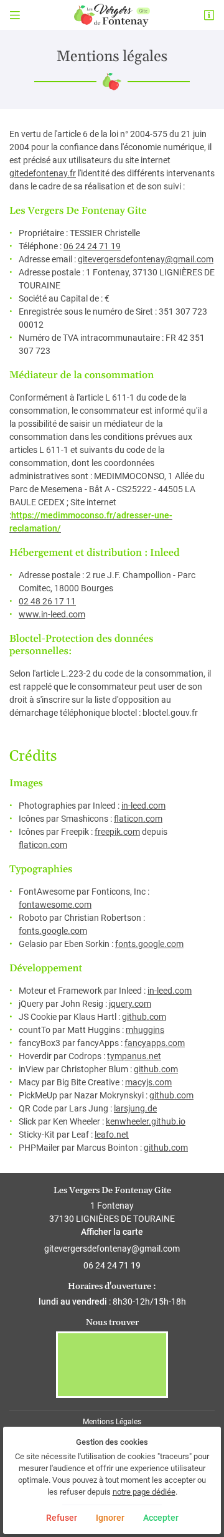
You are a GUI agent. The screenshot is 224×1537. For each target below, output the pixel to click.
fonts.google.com (53, 931)
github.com (144, 1017)
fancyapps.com (154, 1043)
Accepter (161, 1518)
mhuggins (145, 1030)
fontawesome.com (55, 905)
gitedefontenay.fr (42, 173)
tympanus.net (134, 1056)
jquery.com (130, 1004)
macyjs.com (148, 1082)
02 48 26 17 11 (47, 601)
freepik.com (117, 832)
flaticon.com (138, 819)
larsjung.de (135, 1108)
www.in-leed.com (52, 614)
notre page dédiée (144, 1492)
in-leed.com (143, 806)
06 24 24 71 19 (92, 246)
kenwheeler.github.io (145, 1121)
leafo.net (112, 1135)
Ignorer (110, 1518)
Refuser (61, 1518)
